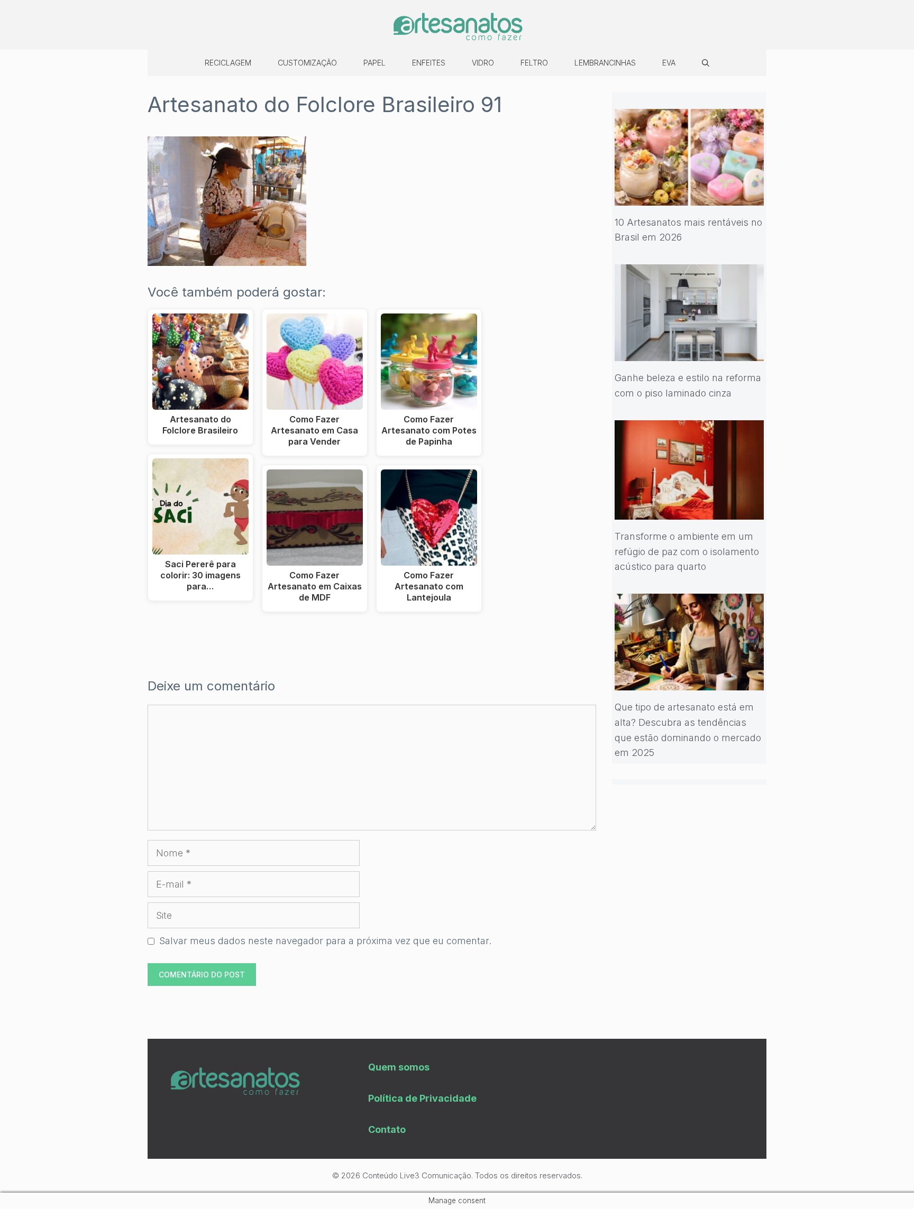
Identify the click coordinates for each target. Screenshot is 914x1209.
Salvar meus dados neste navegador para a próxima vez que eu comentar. (325, 940)
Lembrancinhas (605, 62)
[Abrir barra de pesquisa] (706, 63)
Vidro (483, 62)
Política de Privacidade (422, 1098)
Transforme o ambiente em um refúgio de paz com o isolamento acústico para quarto (687, 552)
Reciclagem (228, 62)
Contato (387, 1129)
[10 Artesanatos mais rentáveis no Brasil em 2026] (689, 197)
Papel (374, 62)
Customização (307, 62)
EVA (668, 62)
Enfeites (428, 62)
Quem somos (398, 1067)
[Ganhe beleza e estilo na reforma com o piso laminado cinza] (689, 352)
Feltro (534, 62)
